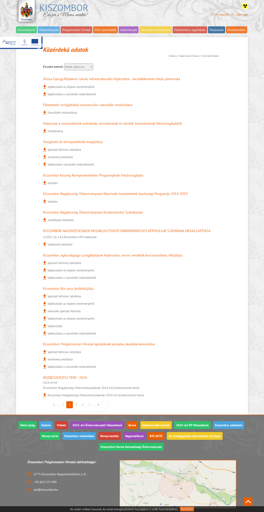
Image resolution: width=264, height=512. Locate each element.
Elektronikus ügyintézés (190, 30)
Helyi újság (27, 425)
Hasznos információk (156, 425)
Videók (61, 425)
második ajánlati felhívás (64, 311)
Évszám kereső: (53, 67)
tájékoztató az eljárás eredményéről (71, 87)
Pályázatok (216, 30)
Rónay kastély (109, 436)
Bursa (132, 425)
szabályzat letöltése (61, 220)
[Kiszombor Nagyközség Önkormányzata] (26, 11)
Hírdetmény (55, 131)
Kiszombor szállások (228, 425)
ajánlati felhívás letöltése (64, 150)
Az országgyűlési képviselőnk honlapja (195, 436)
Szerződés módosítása (62, 112)
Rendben (187, 509)
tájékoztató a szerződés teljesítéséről (72, 94)
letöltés (53, 183)
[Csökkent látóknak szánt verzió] (245, 6)
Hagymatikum (134, 436)
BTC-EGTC (156, 436)
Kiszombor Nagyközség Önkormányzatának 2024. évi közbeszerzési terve (96, 395)
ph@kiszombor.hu (46, 489)
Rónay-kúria (50, 436)
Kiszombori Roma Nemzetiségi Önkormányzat (131, 447)
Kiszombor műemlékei (79, 436)
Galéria (46, 425)
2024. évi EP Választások (192, 425)
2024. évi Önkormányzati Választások (97, 425)
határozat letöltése (60, 244)
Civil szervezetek (105, 30)
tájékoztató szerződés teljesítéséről (71, 164)
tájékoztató (55, 326)
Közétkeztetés (236, 30)
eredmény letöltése (60, 157)
